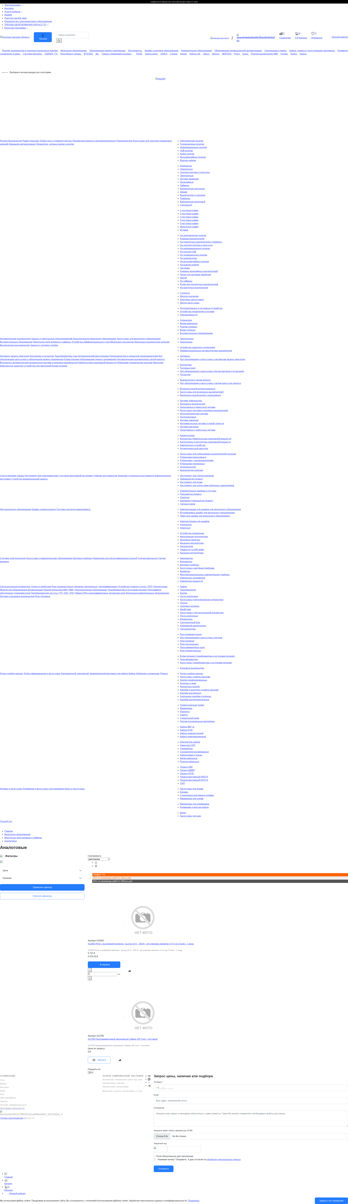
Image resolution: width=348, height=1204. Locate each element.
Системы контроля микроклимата (73, 509)
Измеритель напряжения (192, 578)
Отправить (163, 1169)
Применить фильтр (42, 887)
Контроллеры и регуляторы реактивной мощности (205, 442)
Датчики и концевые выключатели (60, 362)
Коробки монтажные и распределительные (94, 141)
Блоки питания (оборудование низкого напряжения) (90, 359)
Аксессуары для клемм (191, 789)
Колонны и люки (188, 683)
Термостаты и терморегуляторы (56, 141)
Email (156, 1095)
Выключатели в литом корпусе (195, 380)
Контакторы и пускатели (42, 356)
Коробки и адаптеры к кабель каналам (199, 690)
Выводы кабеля (188, 160)
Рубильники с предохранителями (196, 460)
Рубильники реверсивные (193, 457)
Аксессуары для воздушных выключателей (201, 392)
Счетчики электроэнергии (13, 558)
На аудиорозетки (188, 258)
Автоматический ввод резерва (93, 356)
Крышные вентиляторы (192, 543)
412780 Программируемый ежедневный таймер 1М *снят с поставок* (123, 1039)
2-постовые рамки (189, 214)
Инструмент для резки (191, 482)
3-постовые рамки (189, 217)
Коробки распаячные (190, 693)
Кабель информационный (193, 736)
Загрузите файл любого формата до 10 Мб (173, 1130)
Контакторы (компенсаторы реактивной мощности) (205, 439)
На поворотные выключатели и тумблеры (201, 242)
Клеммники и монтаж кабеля (194, 807)
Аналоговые (186, 342)
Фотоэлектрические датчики (194, 414)
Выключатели (15, 141)
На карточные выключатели (194, 287)
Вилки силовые (187, 330)
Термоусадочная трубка (192, 705)
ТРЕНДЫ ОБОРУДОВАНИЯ (11, 1118)
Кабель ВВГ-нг (187, 727)
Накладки (34, 141)
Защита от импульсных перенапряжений (51, 339)
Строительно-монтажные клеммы (197, 795)
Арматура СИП (187, 745)
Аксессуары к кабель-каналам (195, 677)
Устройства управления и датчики (197, 311)
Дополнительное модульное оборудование (94, 339)
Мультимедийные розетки (193, 157)
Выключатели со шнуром (192, 195)
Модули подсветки (189, 296)
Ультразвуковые (188, 417)
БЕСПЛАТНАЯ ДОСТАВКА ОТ (182, 2)
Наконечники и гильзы (191, 755)
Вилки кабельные (189, 323)
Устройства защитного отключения (197, 347)
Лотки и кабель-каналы (11, 673)
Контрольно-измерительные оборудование (147, 593)
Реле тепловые (42, 596)
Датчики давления (189, 420)
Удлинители (186, 320)
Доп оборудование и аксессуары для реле (201, 638)
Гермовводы (186, 748)
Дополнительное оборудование (91, 590)
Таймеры (184, 185)
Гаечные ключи (187, 504)
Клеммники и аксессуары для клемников (43, 789)
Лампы (183, 586)
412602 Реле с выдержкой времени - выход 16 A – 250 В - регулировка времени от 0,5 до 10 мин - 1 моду (141, 944)
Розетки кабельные (189, 761)
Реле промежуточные (191, 634)
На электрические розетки (193, 235)
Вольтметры (186, 561)
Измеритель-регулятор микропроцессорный (115, 558)
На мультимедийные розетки (194, 261)
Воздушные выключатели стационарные (200, 395)
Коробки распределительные (194, 699)
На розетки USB (188, 252)
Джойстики (185, 609)
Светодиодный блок (190, 622)
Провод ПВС (186, 767)
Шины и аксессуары (74, 789)
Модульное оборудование (17, 834)
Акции (2, 1091)
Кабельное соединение (147, 673)
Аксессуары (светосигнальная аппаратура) (201, 599)
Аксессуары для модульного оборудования (139, 339)
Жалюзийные (187, 182)
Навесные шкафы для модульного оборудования (205, 516)
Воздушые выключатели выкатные (197, 389)
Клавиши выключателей (192, 239)
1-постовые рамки (189, 210)
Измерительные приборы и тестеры (198, 491)
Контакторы (186, 365)
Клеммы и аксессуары (11, 789)
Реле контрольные (189, 644)
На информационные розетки (195, 248)
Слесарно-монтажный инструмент (76, 476)
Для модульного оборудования (15, 509)
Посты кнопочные (189, 596)
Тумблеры (185, 198)
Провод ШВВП (187, 770)
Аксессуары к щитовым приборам (197, 568)
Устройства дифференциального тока (91, 342)
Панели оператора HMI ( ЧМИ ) (59, 590)
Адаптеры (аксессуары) (192, 299)
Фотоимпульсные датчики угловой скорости (202, 423)
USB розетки (186, 150)
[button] (176, 1182)
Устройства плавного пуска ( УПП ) (135, 586)
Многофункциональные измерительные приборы (205, 574)
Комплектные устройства (192, 445)
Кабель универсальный (191, 733)
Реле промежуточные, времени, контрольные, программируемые (85, 586)
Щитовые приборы (82, 558)
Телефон (158, 1082)
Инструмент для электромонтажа (41, 476)
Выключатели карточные (192, 189)
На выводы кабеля (189, 265)
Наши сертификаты (8, 1098)
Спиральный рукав (189, 718)
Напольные (186, 524)
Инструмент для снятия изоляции (197, 476)
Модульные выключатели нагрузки (152, 342)
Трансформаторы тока (66, 356)
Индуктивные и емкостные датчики (197, 407)
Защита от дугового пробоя (44, 345)
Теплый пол (6, 821)
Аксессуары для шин (190, 816)
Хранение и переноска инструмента (136, 476)
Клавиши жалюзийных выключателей (199, 271)
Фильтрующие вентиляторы (194, 536)
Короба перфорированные (193, 680)
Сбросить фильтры (42, 896)
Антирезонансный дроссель (194, 448)
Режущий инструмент (191, 494)
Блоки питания (59, 366)
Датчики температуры (191, 401)
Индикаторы (186, 619)
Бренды (3, 1084)
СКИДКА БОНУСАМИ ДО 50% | (161, 2)
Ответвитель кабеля (190, 742)
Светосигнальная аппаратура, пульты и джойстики (25, 586)
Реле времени (187, 641)
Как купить (4, 1087)
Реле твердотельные (190, 651)
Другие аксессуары (189, 303)
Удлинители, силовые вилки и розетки (55, 144)
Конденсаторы (187, 435)
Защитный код (160, 1143)
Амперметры (186, 558)
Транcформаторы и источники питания (127, 590)
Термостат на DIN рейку (192, 549)
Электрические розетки (191, 141)
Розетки (4, 141)
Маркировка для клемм (191, 798)
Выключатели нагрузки (191, 470)
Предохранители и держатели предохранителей (133, 356)
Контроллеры (160, 586)
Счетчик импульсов (147, 558)
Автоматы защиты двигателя (14, 356)
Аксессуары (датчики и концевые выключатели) (204, 410)
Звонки (183, 192)
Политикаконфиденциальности (13, 1105)
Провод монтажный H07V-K (194, 780)
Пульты (183, 603)
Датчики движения (189, 179)
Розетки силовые (188, 327)
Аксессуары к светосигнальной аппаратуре (202, 613)
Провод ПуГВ (187, 773)
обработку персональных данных (224, 1159)
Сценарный (186, 205)
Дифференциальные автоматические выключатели (206, 351)
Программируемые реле (192, 647)
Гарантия (3, 1101)
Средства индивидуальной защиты (30, 479)
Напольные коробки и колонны (195, 696)
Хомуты (184, 715)
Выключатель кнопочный (192, 202)
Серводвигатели (22, 593)
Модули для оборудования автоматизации (21, 590)
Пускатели (185, 374)
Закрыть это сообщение (331, 1201)
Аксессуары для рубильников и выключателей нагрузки (208, 454)
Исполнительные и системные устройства (201, 308)
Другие (183, 278)
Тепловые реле (187, 368)
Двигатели (158, 362)
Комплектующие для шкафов (194, 521)
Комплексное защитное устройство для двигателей (26, 366)
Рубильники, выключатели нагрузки (134, 362)
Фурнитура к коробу (190, 686)
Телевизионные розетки (192, 144)
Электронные (187, 175)
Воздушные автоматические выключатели (21, 362)
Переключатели (124, 141)
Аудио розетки (187, 154)
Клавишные (186, 166)
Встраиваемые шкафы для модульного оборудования (207, 512)
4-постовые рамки (189, 220)
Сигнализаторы (188, 629)
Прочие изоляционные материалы (197, 721)
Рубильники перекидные (192, 464)
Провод (164, 673)
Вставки (184, 230)
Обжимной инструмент (191, 479)
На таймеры (186, 281)
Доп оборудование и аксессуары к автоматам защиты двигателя (212, 359)
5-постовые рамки (189, 223)
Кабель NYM (186, 730)
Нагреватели (186, 546)
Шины (183, 813)
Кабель (132, 673)
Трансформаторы (189, 659)
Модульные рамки (189, 227)
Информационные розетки (193, 147)
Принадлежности (188, 315)
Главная (8, 831)
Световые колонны (189, 606)
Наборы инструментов (105, 476)
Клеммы (184, 792)
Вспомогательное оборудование (196, 333)
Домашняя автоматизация (22, 144)
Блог (2, 1094)
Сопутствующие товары (12, 476)
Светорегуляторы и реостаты (195, 172)
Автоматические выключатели (15, 339)
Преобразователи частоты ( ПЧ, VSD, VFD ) (53, 593)
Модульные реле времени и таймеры (52, 342)
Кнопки (183, 593)
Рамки (26, 141)
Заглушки (185, 268)
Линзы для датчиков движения (195, 274)
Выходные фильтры (190, 540)
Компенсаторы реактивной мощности (97, 362)
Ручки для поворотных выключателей (199, 284)
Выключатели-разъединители (15, 345)
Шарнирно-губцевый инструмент (196, 501)
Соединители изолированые (194, 752)
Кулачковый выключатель (193, 626)
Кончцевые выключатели (192, 404)
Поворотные (186, 169)
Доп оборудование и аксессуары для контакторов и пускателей (212, 371)
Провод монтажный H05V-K (194, 777)
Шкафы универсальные (44, 509)
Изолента (185, 711)
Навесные (185, 528)
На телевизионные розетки (193, 255)
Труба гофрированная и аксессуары (42, 673)
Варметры (185, 571)
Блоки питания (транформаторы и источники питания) (207, 656)
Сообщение (159, 1108)
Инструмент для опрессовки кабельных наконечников (207, 485)
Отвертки (184, 497)
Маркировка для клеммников (194, 804)
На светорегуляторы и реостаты (196, 245)
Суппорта (185, 293)
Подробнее (193, 1201)
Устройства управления (192, 533)
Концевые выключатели (192, 668)
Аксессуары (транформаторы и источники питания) (206, 663)
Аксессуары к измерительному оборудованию (49, 558)
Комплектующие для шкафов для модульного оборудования (210, 509)
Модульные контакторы (122, 342)
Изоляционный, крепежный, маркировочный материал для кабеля (94, 673)
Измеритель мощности (191, 581)
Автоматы (185, 356)
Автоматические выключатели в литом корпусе (141, 359)
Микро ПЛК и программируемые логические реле (100, 593)
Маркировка (186, 708)
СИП (182, 783)
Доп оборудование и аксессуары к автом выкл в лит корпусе (210, 383)
